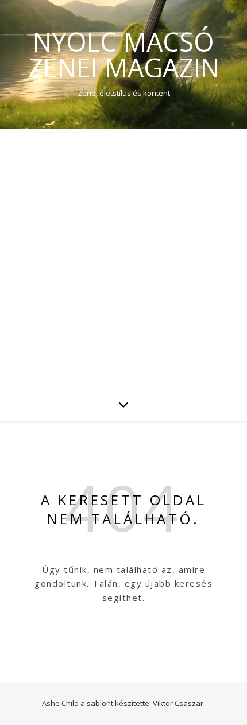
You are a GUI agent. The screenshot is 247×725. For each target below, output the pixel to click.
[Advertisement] (123, 257)
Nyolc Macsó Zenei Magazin (123, 54)
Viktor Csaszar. (179, 703)
